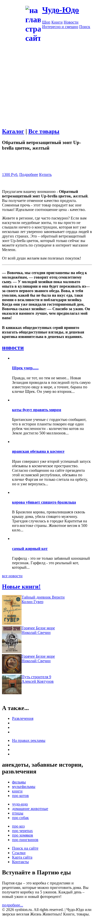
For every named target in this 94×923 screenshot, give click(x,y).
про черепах (22, 831)
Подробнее (28, 174)
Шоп (46, 22)
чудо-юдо (20, 804)
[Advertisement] (47, 90)
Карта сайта (22, 857)
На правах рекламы (28, 740)
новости (13, 347)
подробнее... (12, 905)
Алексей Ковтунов (38, 681)
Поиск (84, 27)
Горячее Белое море (38, 628)
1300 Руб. (10, 174)
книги (17, 791)
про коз (18, 826)
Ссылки (19, 853)
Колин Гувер (32, 602)
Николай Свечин (36, 632)
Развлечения (22, 718)
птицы (17, 813)
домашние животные (30, 808)
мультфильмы (23, 786)
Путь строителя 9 (36, 677)
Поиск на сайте (25, 848)
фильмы (19, 782)
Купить (45, 174)
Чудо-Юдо (60, 9)
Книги (57, 22)
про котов (20, 795)
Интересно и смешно (60, 27)
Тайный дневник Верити (43, 597)
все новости (12, 576)
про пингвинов (25, 840)
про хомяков (22, 835)
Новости (71, 22)
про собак (20, 818)
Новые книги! (21, 586)
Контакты (20, 862)
